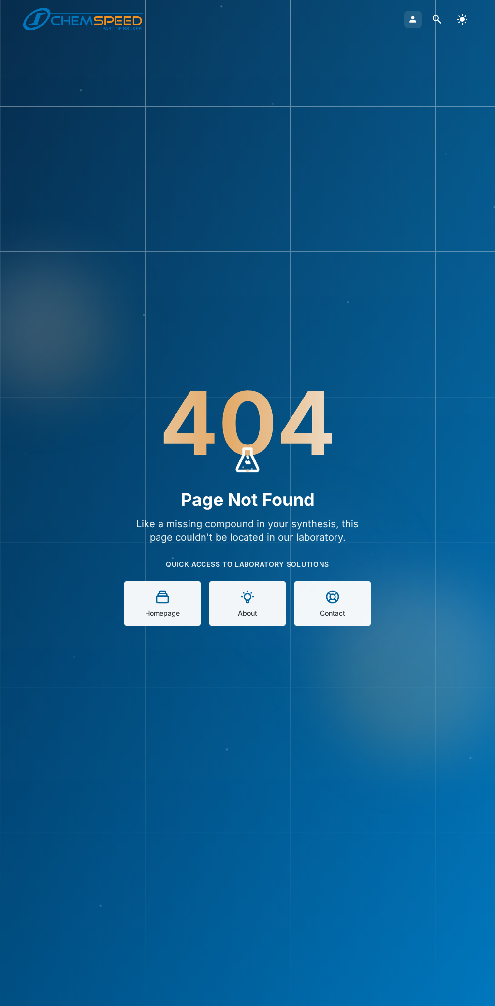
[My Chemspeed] (413, 19)
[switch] (462, 19)
